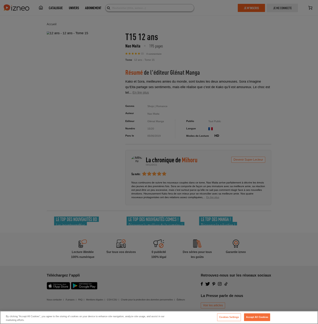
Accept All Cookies (257, 317)
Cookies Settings (229, 317)
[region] (159, 317)
